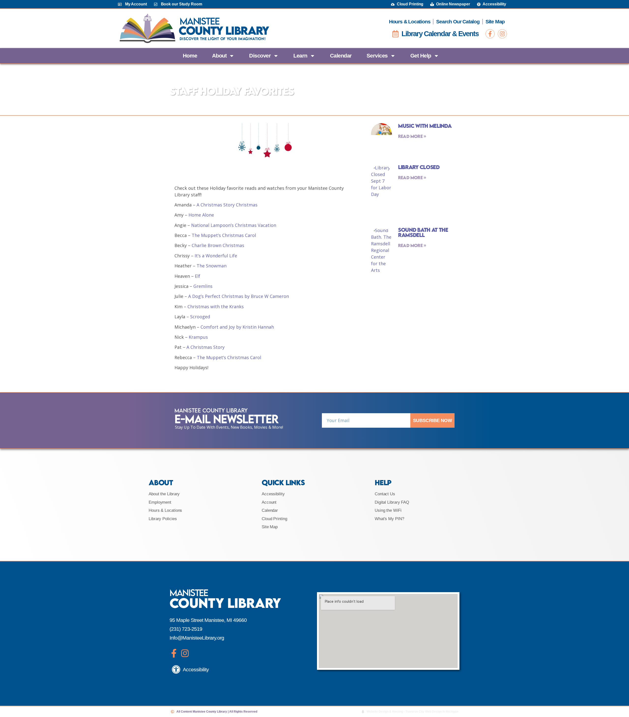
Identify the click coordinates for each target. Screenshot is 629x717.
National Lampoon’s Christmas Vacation (233, 225)
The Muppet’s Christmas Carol (224, 235)
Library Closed (419, 167)
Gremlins (203, 286)
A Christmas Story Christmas (227, 205)
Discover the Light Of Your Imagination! (223, 38)
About (219, 56)
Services (377, 56)
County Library (224, 30)
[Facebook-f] (490, 33)
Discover (260, 56)
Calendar (341, 56)
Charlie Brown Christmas (218, 245)
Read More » (412, 136)
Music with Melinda (425, 125)
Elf (197, 276)
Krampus (198, 337)
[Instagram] (502, 33)
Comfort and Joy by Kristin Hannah (237, 327)
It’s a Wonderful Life (216, 256)
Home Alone (201, 215)
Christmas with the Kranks (215, 306)
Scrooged (200, 317)
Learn (300, 56)
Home (190, 56)
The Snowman (212, 266)
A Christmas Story (205, 347)
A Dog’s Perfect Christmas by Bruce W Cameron (238, 296)
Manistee (199, 21)
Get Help (420, 56)
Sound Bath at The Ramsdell (423, 232)
